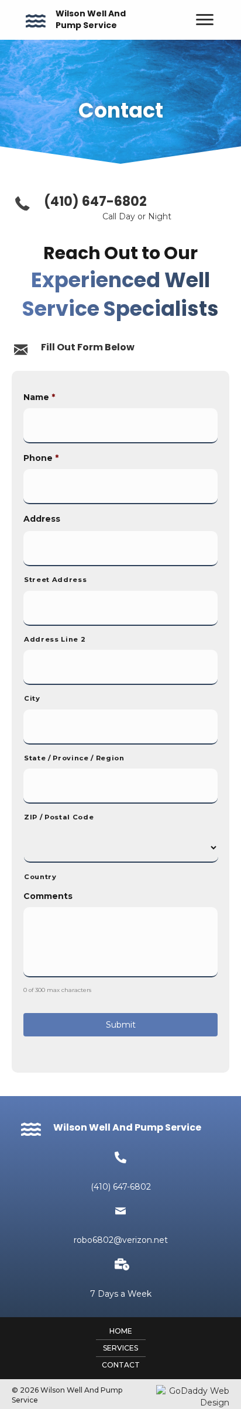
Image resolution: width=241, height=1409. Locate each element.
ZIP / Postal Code (59, 817)
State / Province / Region (74, 758)
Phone (40, 458)
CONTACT (121, 1364)
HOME (120, 1331)
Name (39, 397)
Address (41, 519)
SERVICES (120, 1347)
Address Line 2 (54, 639)
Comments (48, 896)
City (32, 698)
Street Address (55, 580)
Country (40, 877)
